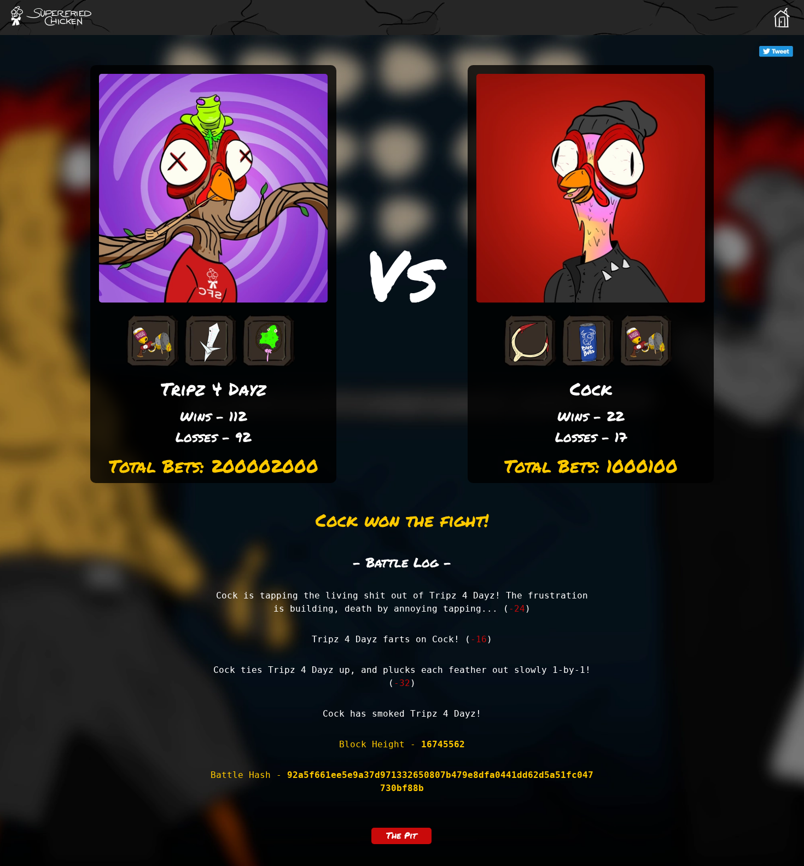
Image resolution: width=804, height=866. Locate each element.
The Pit (401, 835)
